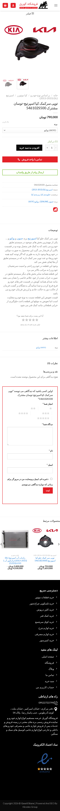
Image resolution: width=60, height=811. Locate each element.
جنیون (20, 238)
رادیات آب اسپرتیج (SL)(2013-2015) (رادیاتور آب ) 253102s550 (15, 560)
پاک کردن (5, 122)
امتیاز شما (48, 404)
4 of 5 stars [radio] (19, 413)
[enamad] (44, 765)
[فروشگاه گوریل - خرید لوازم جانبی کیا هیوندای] (33, 5)
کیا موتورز (22, 95)
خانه (55, 95)
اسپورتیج (32, 238)
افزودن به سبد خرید (29, 147)
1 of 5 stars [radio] (46, 408)
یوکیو (12, 238)
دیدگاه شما (47, 424)
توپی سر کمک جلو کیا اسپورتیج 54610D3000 (45, 559)
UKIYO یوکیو (41, 347)
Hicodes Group (30, 807)
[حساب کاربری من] (13, 5)
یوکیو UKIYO (33, 201)
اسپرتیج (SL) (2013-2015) (42, 189)
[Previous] (53, 47)
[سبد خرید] (5, 5)
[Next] (5, 47)
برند (55, 124)
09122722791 (46, 702)
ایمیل (50, 464)
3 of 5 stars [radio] (42, 413)
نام (51, 450)
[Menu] (56, 5)
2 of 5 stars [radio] (29, 408)
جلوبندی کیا (45, 194)
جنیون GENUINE (47, 201)
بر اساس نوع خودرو (40, 95)
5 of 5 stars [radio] (39, 418)
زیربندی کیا (35, 194)
